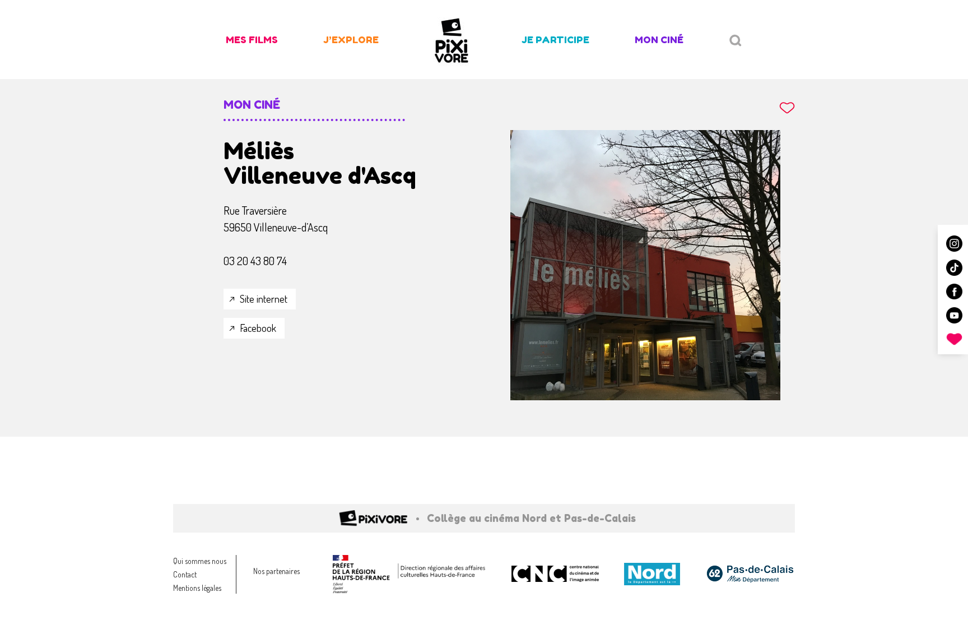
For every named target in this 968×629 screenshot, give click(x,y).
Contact (185, 574)
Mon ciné (659, 39)
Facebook (258, 328)
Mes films (252, 39)
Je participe (555, 39)
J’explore (351, 39)
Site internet (263, 299)
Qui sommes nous (199, 561)
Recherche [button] (735, 40)
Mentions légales (197, 588)
